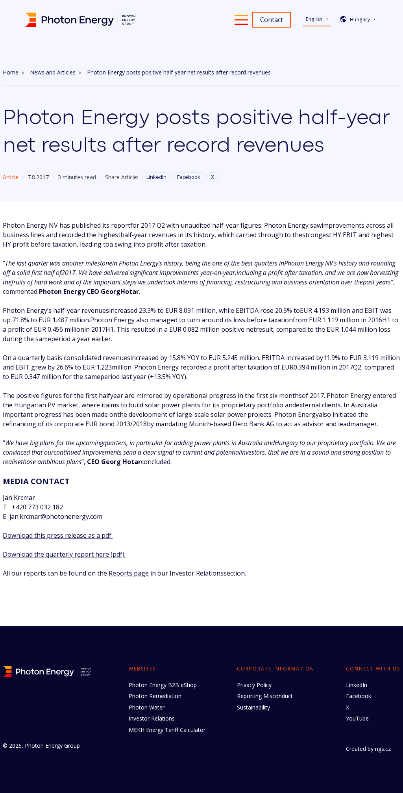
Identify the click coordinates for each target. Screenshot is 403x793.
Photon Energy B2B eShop (163, 685)
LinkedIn (356, 685)
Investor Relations (152, 718)
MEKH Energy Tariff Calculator (167, 730)
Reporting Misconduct (265, 696)
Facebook (188, 176)
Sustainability (253, 707)
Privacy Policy (254, 685)
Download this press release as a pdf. (58, 535)
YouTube (357, 718)
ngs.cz (383, 748)
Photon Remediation (155, 696)
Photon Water (147, 707)
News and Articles (53, 72)
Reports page (129, 573)
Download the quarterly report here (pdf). (64, 554)
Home (10, 72)
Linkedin (156, 176)
